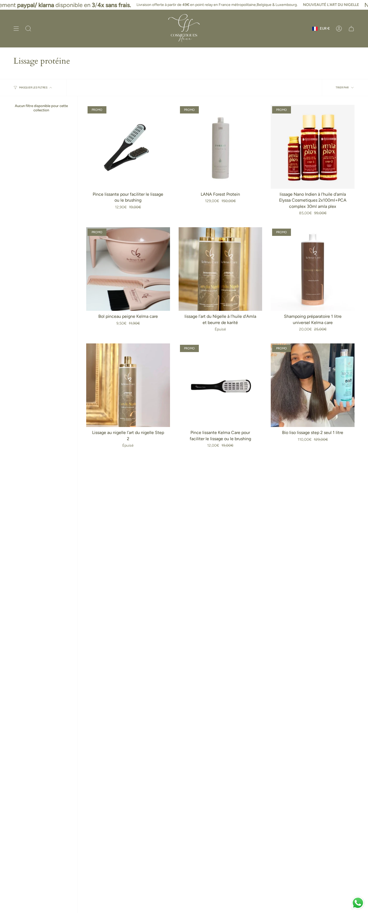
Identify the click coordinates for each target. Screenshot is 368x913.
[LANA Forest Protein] (220, 147)
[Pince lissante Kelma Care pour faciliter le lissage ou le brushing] (220, 385)
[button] (28, 28)
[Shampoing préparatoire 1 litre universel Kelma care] (313, 269)
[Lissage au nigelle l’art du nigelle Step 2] (128, 385)
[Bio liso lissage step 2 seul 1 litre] (313, 385)
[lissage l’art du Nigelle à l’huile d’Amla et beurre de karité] (220, 269)
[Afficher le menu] (16, 28)
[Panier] (351, 28)
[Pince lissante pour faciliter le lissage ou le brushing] (128, 147)
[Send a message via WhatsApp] (357, 902)
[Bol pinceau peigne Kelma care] (128, 269)
